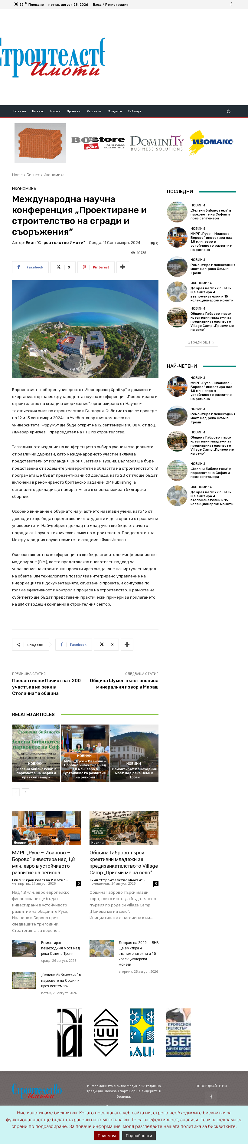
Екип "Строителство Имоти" (55, 243)
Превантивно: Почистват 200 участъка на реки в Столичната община (46, 687)
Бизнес (33, 174)
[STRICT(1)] (211, 143)
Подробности (139, 1135)
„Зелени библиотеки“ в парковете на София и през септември (36, 773)
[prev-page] (16, 792)
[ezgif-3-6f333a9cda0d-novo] (40, 143)
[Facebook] (231, 4)
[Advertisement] (176, 57)
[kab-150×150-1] (69, 1032)
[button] (229, 111)
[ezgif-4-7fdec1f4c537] (178, 1032)
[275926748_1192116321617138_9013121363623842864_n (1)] (106, 1032)
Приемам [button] (107, 1135)
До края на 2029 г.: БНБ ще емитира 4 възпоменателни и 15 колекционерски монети (138, 954)
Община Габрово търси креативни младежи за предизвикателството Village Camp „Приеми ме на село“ (212, 322)
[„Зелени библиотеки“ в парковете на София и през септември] (36, 753)
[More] (122, 267)
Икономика (54, 174)
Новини (35, 763)
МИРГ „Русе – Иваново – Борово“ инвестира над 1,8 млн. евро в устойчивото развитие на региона (85, 769)
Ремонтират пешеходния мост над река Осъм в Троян (134, 773)
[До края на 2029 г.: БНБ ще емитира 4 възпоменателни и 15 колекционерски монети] (102, 948)
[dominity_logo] (157, 143)
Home (17, 174)
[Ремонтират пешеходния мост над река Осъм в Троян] (134, 753)
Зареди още (199, 342)
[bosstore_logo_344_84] (98, 143)
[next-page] (25, 792)
